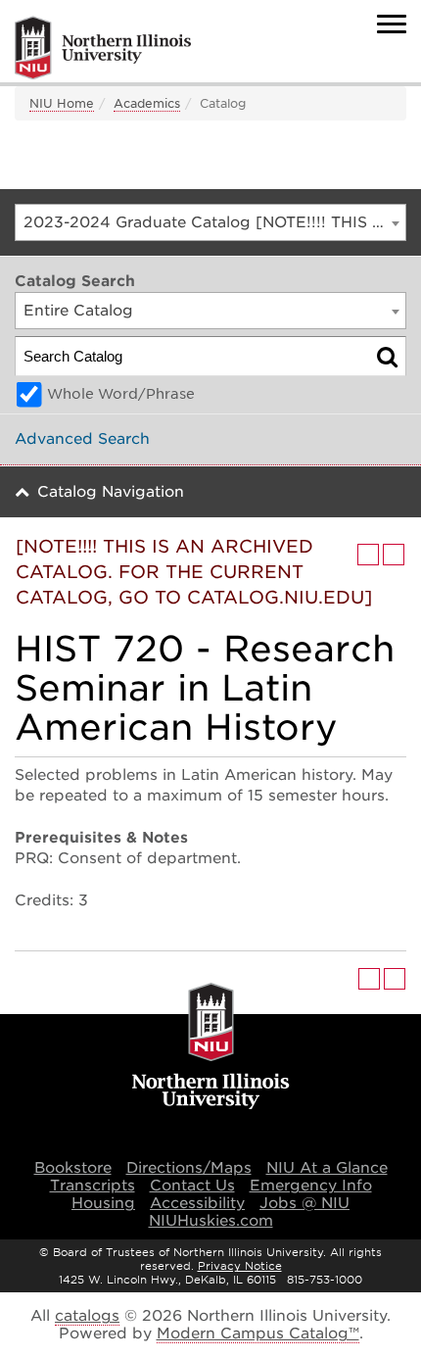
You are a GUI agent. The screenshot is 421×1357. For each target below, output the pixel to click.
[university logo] (211, 1047)
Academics (147, 103)
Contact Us (192, 1185)
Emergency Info (311, 1185)
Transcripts (92, 1185)
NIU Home (61, 103)
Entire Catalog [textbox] (78, 310)
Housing (103, 1203)
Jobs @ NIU (304, 1203)
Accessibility (197, 1203)
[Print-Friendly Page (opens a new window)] (368, 554)
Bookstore (73, 1168)
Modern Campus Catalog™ (258, 1333)
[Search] (387, 356)
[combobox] (210, 222)
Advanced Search (82, 439)
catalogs (87, 1316)
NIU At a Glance (327, 1168)
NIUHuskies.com (211, 1221)
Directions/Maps (189, 1168)
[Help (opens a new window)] (393, 554)
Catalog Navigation (110, 492)
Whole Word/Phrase (121, 394)
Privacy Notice (240, 1266)
